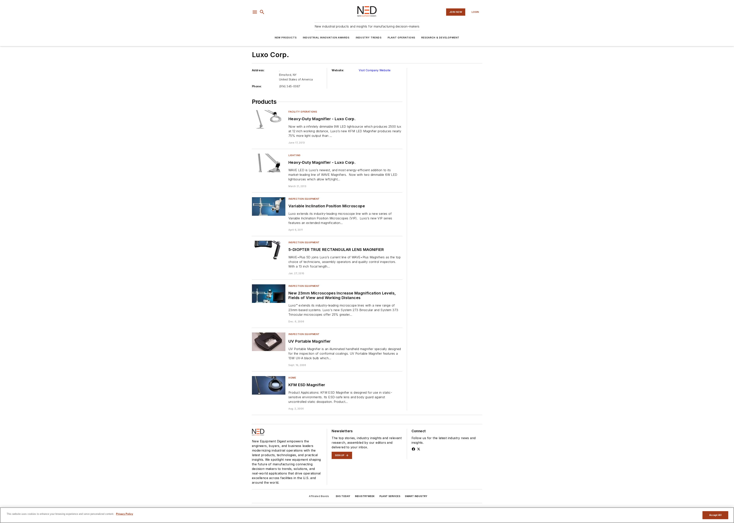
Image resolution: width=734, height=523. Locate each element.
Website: (338, 70)
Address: (258, 70)
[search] (262, 12)
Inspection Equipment (304, 198)
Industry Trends (369, 37)
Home (292, 377)
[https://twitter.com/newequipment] (419, 449)
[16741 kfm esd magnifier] (268, 385)
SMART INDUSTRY (416, 496)
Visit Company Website (375, 70)
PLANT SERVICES (389, 496)
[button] (255, 12)
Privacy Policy (124, 513)
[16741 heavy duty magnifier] (268, 119)
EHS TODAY (343, 496)
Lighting (294, 155)
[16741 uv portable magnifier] (268, 341)
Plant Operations (401, 37)
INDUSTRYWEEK (365, 496)
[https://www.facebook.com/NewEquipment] (413, 449)
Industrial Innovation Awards (326, 37)
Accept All (715, 515)
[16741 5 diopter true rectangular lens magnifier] (268, 250)
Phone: (257, 86)
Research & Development (440, 37)
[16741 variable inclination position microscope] (268, 206)
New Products (286, 37)
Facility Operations (302, 111)
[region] (367, 515)
